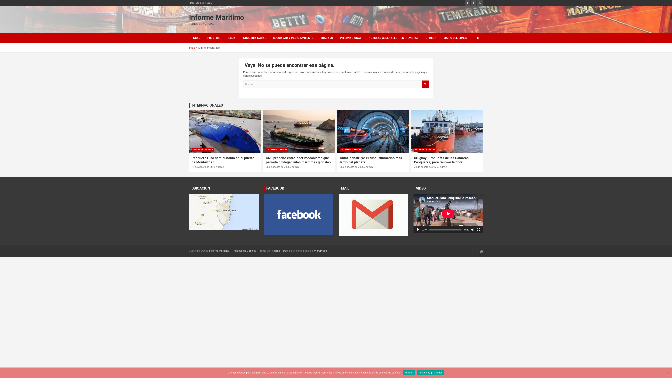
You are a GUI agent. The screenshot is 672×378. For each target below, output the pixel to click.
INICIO (196, 38)
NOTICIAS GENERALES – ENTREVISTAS (394, 38)
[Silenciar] (473, 229)
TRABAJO (326, 38)
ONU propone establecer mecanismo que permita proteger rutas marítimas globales (298, 160)
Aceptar (409, 372)
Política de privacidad (431, 372)
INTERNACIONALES (207, 105)
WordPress (320, 250)
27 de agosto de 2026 (203, 167)
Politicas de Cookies (244, 250)
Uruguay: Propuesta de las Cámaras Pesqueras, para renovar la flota (441, 160)
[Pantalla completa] (478, 229)
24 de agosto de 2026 (426, 167)
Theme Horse (280, 250)
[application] (448, 213)
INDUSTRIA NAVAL (254, 38)
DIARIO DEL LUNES (455, 38)
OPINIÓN (431, 38)
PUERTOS (213, 38)
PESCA (231, 38)
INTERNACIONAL (351, 38)
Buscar (425, 84)
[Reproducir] (418, 229)
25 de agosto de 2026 (278, 167)
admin (221, 167)
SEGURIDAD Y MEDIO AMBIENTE (293, 38)
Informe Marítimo (216, 17)
